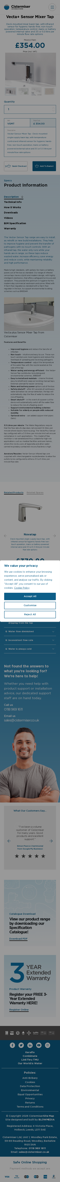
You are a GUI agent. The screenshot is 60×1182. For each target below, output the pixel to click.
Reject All (30, 614)
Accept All (30, 596)
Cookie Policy (22, 588)
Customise (30, 605)
